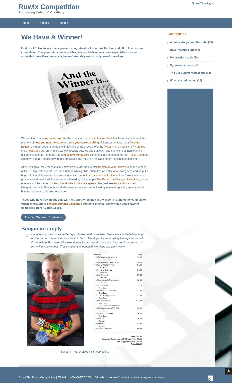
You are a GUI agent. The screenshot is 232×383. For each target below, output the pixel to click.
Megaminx (110, 146)
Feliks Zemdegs (138, 154)
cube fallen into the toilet (102, 138)
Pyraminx (138, 146)
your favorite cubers (76, 154)
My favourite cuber (182, 65)
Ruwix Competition (49, 7)
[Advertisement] (191, 140)
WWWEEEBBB (81, 377)
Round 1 (44, 22)
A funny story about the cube (188, 42)
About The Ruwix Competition (37, 377)
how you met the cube (48, 142)
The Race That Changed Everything (118, 179)
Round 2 (63, 22)
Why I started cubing (183, 80)
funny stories (52, 138)
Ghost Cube (33, 150)
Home (26, 22)
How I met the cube (182, 49)
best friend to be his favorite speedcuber (78, 183)
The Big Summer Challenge (64, 203)
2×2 (124, 146)
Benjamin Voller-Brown (112, 167)
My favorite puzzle (181, 57)
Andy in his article (124, 183)
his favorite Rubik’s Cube (103, 175)
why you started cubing (84, 142)
